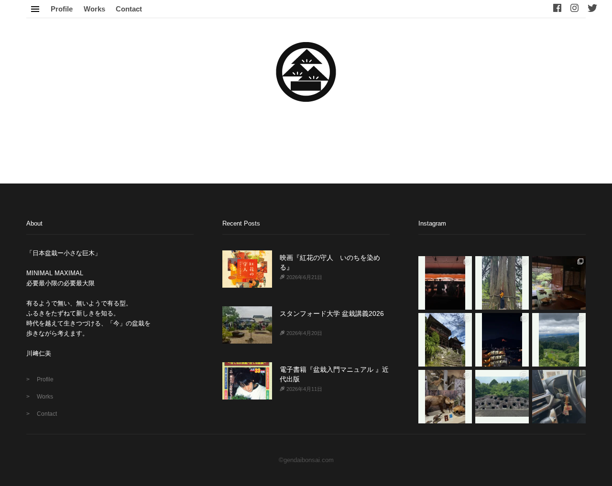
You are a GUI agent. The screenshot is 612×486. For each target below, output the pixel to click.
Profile (62, 9)
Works (94, 9)
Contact (129, 9)
